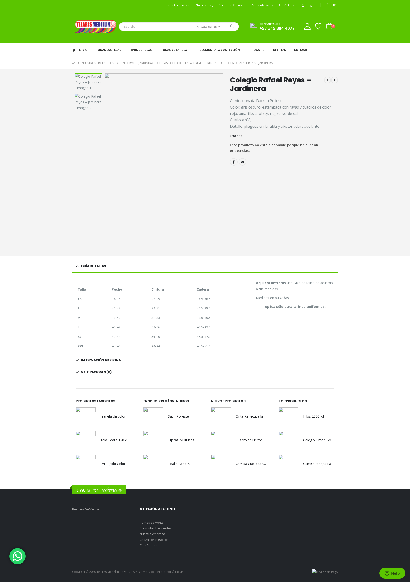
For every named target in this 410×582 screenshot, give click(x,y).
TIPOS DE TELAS (140, 50)
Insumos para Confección (219, 50)
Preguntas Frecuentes (156, 528)
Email (242, 162)
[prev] (327, 80)
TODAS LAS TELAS (108, 50)
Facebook (234, 162)
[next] (334, 80)
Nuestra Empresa (179, 5)
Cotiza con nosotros (154, 539)
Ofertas (279, 50)
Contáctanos (287, 5)
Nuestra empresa (152, 534)
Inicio (83, 50)
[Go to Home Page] (73, 63)
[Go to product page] (86, 417)
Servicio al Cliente (231, 5)
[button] (105, 162)
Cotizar (300, 50)
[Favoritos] (318, 26)
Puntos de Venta (262, 5)
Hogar (256, 50)
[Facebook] (327, 5)
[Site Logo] (94, 26)
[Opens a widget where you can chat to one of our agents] (392, 574)
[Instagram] (334, 5)
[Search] (232, 27)
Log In (311, 5)
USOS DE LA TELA (175, 50)
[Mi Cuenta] (307, 26)
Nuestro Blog (204, 5)
